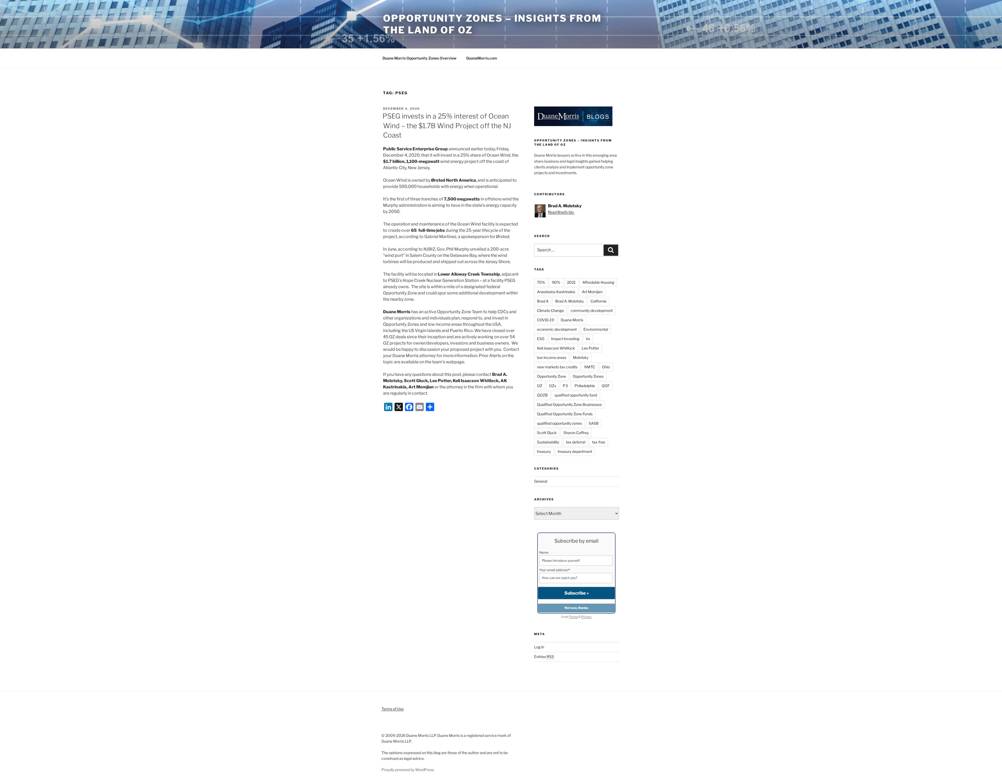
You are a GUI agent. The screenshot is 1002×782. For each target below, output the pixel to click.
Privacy (586, 617)
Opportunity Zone (551, 376)
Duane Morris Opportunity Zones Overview (419, 58)
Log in (539, 647)
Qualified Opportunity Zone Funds (565, 414)
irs (588, 338)
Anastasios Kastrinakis (556, 291)
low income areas (551, 357)
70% (541, 282)
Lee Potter (590, 348)
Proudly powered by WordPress (407, 769)
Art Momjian (592, 291)
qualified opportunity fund (575, 395)
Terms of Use (392, 709)
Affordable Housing (598, 282)
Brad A (542, 301)
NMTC (589, 367)
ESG (540, 338)
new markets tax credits (557, 367)
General (540, 481)
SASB (594, 423)
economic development (557, 329)
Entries (544, 656)
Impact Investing (565, 338)
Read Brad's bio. (561, 212)
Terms (573, 617)
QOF (606, 385)
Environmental (595, 329)
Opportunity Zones (588, 376)
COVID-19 (545, 320)
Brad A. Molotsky (569, 301)
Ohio (606, 367)
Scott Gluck (547, 432)
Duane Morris (572, 320)
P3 (565, 385)
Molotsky (580, 357)
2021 (571, 282)
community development (592, 310)
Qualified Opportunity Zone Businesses (569, 404)
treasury (544, 451)
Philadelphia (585, 385)
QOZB (542, 395)
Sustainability (548, 442)
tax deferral (575, 442)
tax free (598, 442)
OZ (539, 385)
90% (556, 282)
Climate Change (550, 310)
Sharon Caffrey (576, 432)
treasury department (575, 451)
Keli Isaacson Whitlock (556, 348)
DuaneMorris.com (481, 58)
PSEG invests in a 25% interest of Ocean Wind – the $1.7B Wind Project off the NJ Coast (447, 125)
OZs (552, 385)
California (598, 301)
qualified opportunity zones (559, 423)
